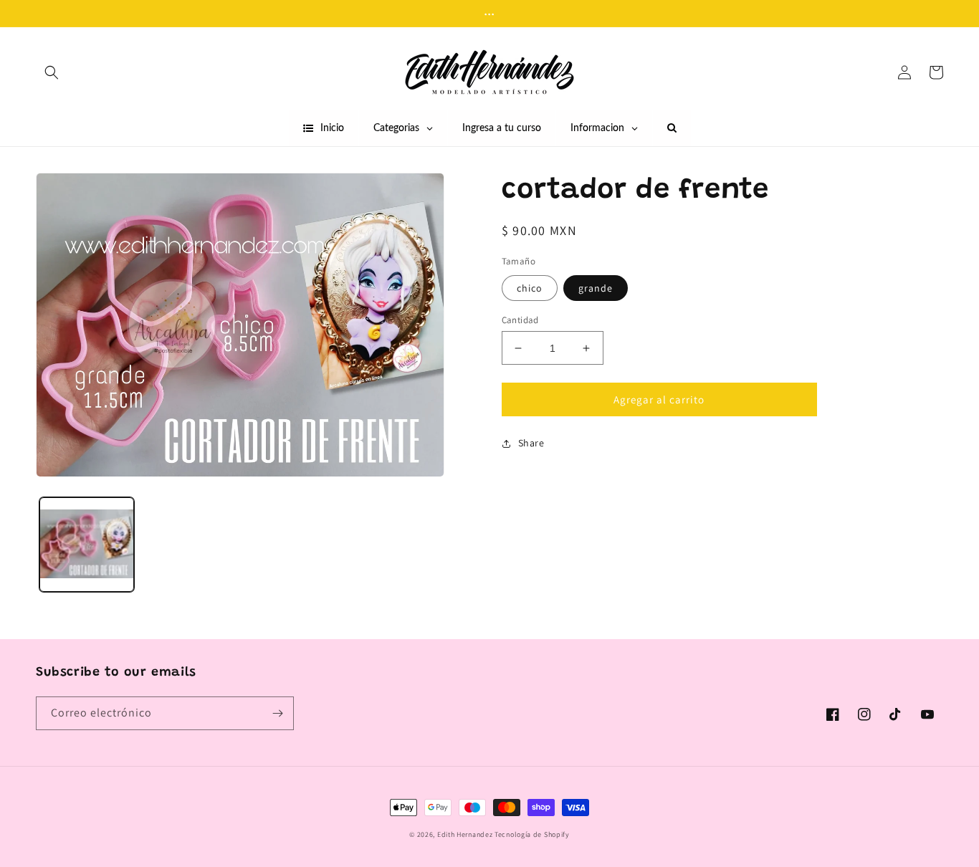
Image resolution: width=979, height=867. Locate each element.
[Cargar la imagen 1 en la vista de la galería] (86, 545)
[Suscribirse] (277, 713)
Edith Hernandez (466, 834)
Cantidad (520, 320)
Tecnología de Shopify (532, 834)
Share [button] (531, 442)
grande (595, 288)
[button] (51, 72)
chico (530, 288)
